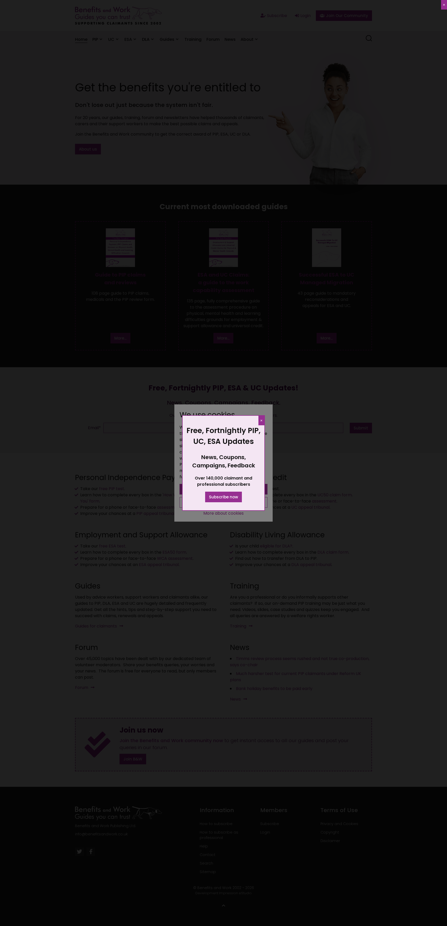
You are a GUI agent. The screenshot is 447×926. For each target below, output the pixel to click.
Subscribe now (223, 497)
